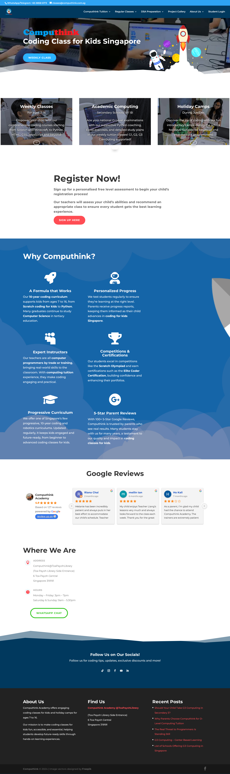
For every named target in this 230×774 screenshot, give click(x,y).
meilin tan (135, 492)
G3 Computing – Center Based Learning (178, 739)
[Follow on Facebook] (115, 670)
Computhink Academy (44, 496)
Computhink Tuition (96, 11)
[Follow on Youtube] (121, 670)
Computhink (30, 768)
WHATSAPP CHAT (49, 613)
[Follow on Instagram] (108, 670)
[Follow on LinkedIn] (127, 670)
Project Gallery (177, 11)
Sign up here (69, 220)
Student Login (216, 11)
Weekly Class (39, 57)
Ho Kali (178, 492)
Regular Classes (124, 11)
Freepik (86, 768)
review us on (45, 516)
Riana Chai (91, 492)
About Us (195, 11)
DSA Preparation (151, 11)
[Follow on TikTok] (102, 670)
